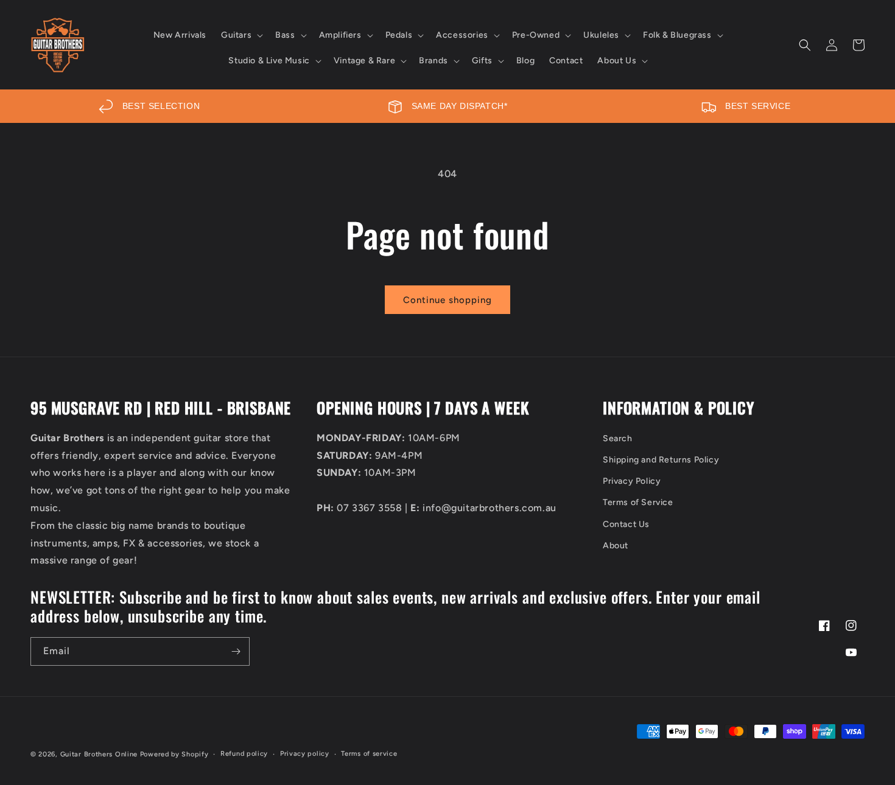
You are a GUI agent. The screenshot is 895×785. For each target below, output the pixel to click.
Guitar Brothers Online (99, 754)
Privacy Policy (632, 481)
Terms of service (369, 754)
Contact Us (626, 524)
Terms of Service (638, 502)
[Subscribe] (235, 651)
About (615, 545)
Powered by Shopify (174, 754)
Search (618, 438)
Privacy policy (304, 754)
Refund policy (244, 754)
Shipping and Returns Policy (661, 460)
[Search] (804, 45)
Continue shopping (447, 300)
